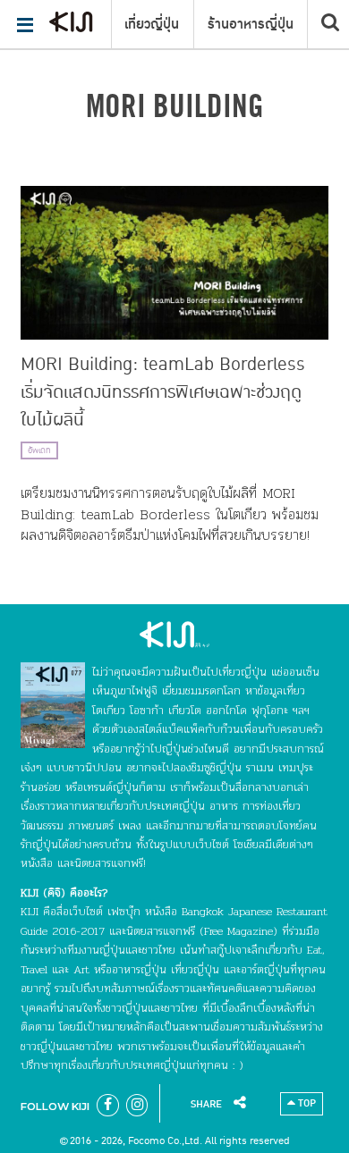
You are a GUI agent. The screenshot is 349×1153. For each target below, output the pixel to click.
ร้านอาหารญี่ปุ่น (251, 24)
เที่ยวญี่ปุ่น (151, 24)
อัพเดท (39, 450)
